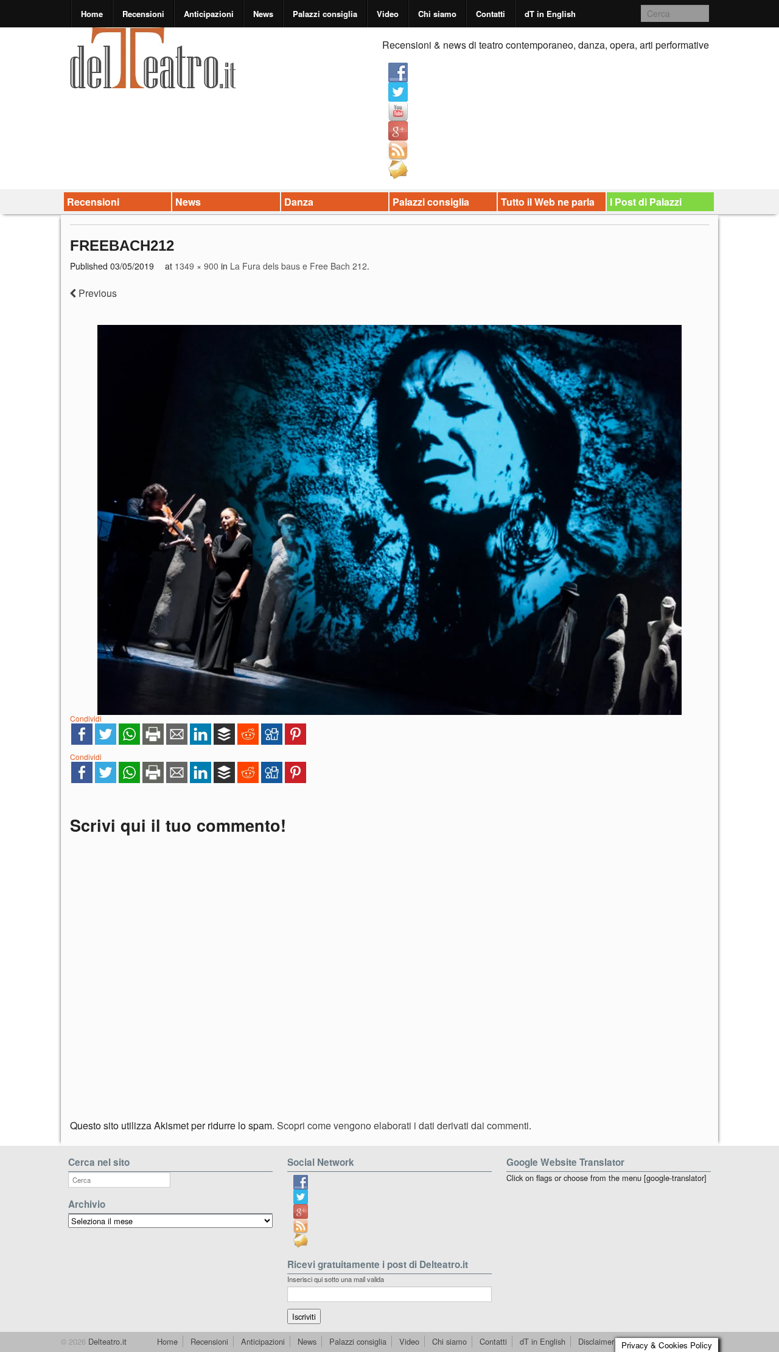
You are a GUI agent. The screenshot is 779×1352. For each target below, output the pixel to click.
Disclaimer (596, 1341)
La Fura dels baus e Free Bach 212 (298, 266)
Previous (96, 293)
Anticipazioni (209, 13)
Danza (298, 202)
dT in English (550, 13)
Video (388, 13)
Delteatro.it (106, 1341)
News (263, 13)
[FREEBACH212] (389, 519)
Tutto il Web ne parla (548, 202)
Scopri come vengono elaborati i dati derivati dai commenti (403, 1125)
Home (92, 13)
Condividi (86, 718)
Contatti (490, 13)
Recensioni (143, 13)
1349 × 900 (196, 266)
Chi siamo (437, 13)
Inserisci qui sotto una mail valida (335, 1279)
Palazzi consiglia (325, 13)
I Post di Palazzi (646, 202)
